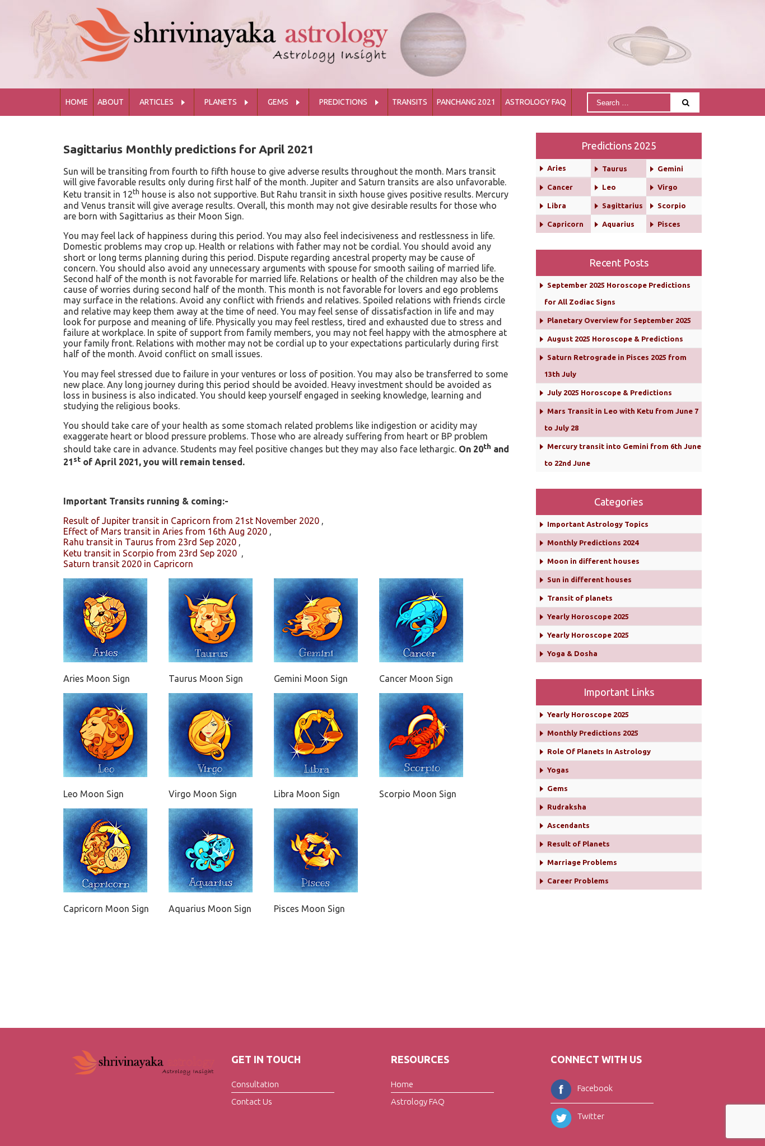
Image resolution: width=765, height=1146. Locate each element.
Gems (278, 101)
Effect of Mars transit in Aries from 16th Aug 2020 (165, 531)
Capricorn (565, 224)
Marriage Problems (582, 862)
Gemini (670, 168)
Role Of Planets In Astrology (599, 751)
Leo (609, 187)
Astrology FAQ (535, 101)
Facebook (595, 1088)
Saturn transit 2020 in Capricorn (128, 564)
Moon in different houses (593, 561)
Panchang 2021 (466, 101)
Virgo (667, 187)
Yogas (558, 770)
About (110, 101)
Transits (409, 101)
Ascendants (568, 825)
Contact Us (251, 1101)
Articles (156, 101)
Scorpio (671, 205)
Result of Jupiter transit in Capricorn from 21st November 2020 (191, 521)
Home (77, 101)
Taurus (614, 168)
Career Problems (578, 881)
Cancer (560, 187)
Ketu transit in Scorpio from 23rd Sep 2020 (151, 553)
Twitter (590, 1116)
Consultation (255, 1084)
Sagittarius (622, 205)
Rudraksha (566, 807)
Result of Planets (578, 844)
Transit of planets (580, 598)
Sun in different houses (589, 579)
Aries (556, 168)
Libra (556, 205)
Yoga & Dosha (572, 653)
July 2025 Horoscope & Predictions (609, 392)
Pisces (668, 224)
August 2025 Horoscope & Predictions (615, 339)
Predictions (343, 101)
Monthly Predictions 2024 (592, 542)
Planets (220, 101)
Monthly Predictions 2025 (592, 733)
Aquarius (618, 224)
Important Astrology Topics (598, 524)
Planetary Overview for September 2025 (619, 320)
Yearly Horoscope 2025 (588, 616)
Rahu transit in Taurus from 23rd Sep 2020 (149, 542)
